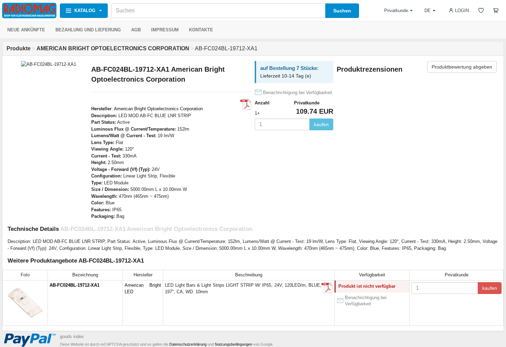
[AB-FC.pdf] (245, 104)
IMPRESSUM (165, 29)
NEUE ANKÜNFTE (26, 29)
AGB (136, 29)
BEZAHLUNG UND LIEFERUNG (88, 29)
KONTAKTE (201, 29)
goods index (72, 336)
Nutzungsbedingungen (233, 344)
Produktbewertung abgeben (462, 67)
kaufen (321, 124)
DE (427, 10)
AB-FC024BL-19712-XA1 (74, 285)
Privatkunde (396, 10)
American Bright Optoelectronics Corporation (158, 108)
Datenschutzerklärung (188, 344)
